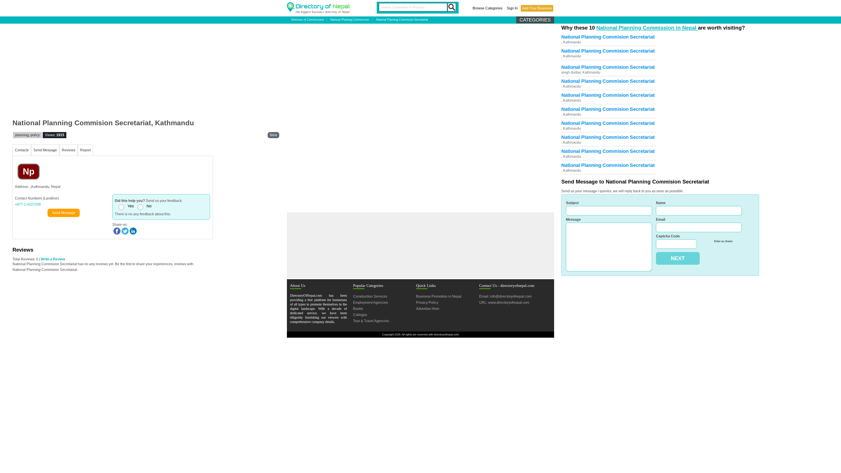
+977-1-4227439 (28, 204)
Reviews (68, 150)
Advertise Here (427, 309)
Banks (358, 309)
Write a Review (53, 259)
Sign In (512, 8)
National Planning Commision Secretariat (402, 19)
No (149, 206)
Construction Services (370, 296)
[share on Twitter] (125, 231)
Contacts (22, 150)
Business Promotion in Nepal (438, 296)
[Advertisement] (420, 245)
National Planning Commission (349, 19)
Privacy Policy (427, 302)
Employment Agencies (370, 302)
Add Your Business (537, 8)
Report (85, 150)
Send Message (45, 150)
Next (273, 135)
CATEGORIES (535, 20)
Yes (130, 206)
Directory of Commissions (307, 19)
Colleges (360, 315)
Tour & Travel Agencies (371, 321)
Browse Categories (487, 8)
